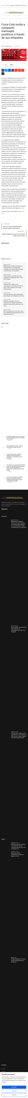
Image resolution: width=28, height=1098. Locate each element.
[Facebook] (12, 10)
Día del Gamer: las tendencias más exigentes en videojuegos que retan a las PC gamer (13, 277)
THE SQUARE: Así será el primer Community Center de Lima (14, 446)
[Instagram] (18, 10)
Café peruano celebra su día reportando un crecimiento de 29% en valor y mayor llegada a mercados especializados (13, 287)
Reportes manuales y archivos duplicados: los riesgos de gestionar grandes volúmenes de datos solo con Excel (13, 303)
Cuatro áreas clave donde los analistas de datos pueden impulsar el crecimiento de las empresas (14, 456)
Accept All (14, 1087)
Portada (3, 1069)
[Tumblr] (2, 73)
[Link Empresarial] (14, 12)
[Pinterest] (12, 70)
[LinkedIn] (9, 10)
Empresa (3, 1071)
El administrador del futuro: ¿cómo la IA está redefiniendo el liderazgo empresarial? (15, 438)
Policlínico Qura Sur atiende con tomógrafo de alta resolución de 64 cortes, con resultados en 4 (18, 847)
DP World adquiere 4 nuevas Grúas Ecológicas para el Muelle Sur (18, 960)
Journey (22, 208)
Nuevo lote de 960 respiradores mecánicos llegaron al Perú (17, 854)
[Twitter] (15, 10)
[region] (14, 1085)
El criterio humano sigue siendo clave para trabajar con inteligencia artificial (14, 295)
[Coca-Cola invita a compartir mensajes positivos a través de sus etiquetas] (14, 55)
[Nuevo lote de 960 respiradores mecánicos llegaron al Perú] (5, 903)
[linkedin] (9, 70)
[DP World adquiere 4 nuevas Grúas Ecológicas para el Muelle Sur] (5, 1009)
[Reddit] (19, 70)
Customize (14, 1091)
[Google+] (16, 70)
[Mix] (22, 70)
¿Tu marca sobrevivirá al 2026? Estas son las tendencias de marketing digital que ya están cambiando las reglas (14, 479)
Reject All (14, 1095)
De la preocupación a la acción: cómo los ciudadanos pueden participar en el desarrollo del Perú (14, 312)
